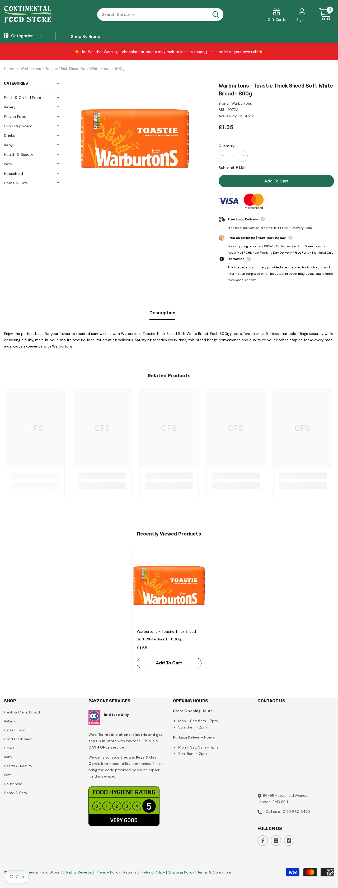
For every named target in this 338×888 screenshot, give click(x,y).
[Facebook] (262, 840)
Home (9, 68)
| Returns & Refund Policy (143, 872)
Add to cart (276, 181)
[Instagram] (276, 840)
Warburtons (241, 103)
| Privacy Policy (108, 872)
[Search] (160, 14)
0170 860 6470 (296, 811)
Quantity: (227, 145)
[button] (31, 97)
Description (162, 313)
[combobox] (152, 14)
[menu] (6, 36)
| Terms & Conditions (213, 872)
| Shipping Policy (180, 872)
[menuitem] (31, 97)
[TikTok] (289, 840)
